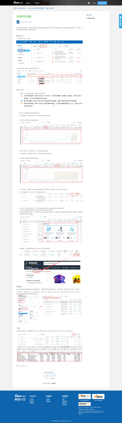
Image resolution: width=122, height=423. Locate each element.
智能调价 (32, 403)
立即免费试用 (102, 3)
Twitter (23, 366)
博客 (63, 399)
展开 (120, 23)
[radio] (46, 375)
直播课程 (64, 401)
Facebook (21, 366)
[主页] (18, 2)
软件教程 (64, 404)
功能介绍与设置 (50, 8)
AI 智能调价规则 (90, 18)
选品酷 (31, 401)
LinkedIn (26, 366)
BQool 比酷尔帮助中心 (20, 8)
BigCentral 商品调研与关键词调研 (36, 8)
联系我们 (37, 3)
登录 (94, 3)
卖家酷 (31, 399)
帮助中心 (28, 3)
